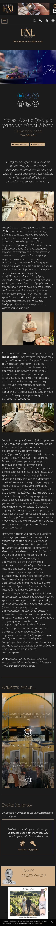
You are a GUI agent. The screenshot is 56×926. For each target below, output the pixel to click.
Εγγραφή (33, 849)
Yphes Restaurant (21, 144)
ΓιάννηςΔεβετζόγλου (33, 873)
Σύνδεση (22, 849)
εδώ (41, 923)
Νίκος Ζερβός (38, 144)
